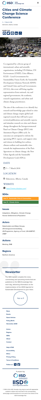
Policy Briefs (10, 320)
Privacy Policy (11, 357)
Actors (8, 329)
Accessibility (10, 350)
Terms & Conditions (12, 360)
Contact (8, 342)
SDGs (8, 335)
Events (8, 314)
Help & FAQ (10, 347)
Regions (9, 332)
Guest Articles (11, 317)
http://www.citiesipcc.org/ (16, 188)
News (8, 311)
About (8, 339)
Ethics (8, 354)
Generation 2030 (11, 324)
